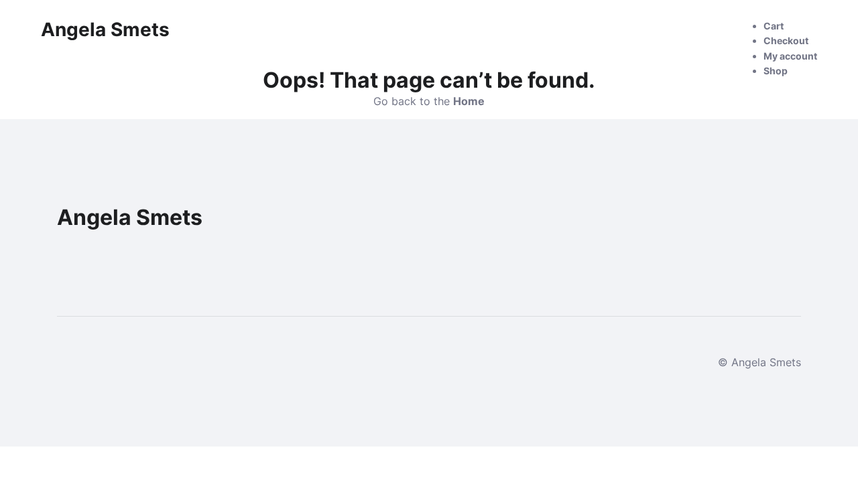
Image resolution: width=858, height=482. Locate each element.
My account (790, 56)
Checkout (785, 40)
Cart (773, 25)
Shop (775, 70)
